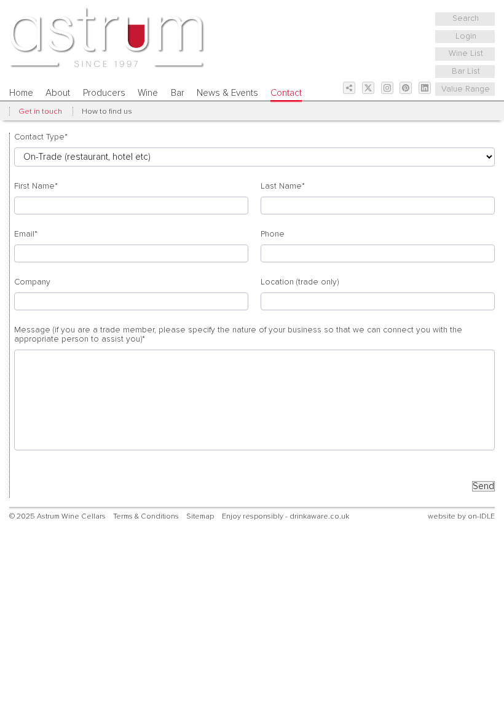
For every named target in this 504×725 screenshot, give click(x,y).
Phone (273, 234)
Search (465, 18)
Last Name (283, 186)
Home (21, 93)
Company (32, 282)
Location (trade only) (300, 282)
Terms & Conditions (146, 516)
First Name (36, 186)
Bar (177, 93)
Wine (148, 93)
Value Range (465, 89)
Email (25, 234)
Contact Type (41, 137)
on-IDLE (481, 516)
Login (465, 36)
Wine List (466, 53)
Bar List (466, 71)
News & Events (227, 93)
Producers (104, 93)
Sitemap (200, 516)
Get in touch (40, 112)
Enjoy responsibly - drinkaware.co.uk (285, 516)
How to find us (107, 112)
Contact (286, 93)
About (57, 93)
